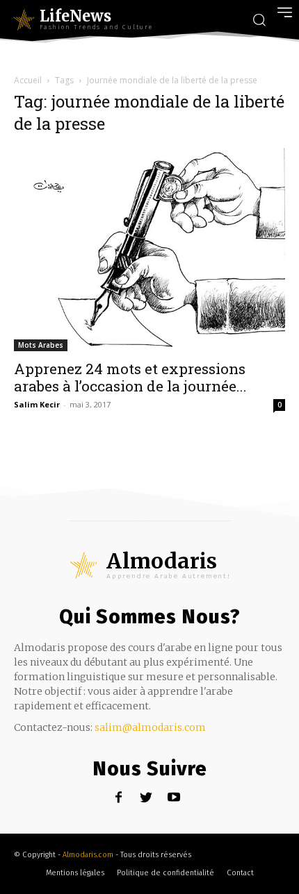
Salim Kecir (37, 404)
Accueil (28, 80)
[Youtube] (174, 797)
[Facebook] (118, 797)
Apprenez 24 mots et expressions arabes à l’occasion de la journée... (130, 377)
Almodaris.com (88, 854)
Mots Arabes (40, 345)
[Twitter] (146, 797)
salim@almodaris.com (150, 727)
